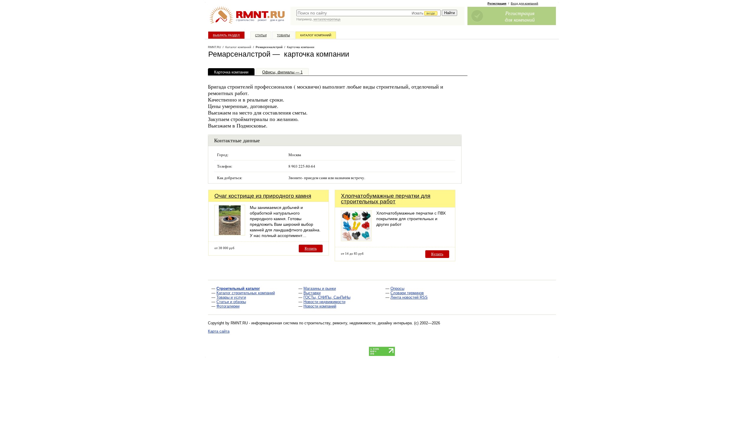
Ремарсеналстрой (269, 47)
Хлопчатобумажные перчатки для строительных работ (385, 199)
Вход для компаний (524, 3)
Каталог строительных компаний (245, 293)
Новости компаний (319, 306)
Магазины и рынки (319, 288)
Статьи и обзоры (231, 302)
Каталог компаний (315, 35)
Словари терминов (407, 293)
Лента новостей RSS (409, 297)
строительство (245, 20)
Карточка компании (231, 72)
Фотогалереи (227, 306)
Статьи (261, 35)
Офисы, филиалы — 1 (282, 72)
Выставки (312, 293)
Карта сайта (218, 331)
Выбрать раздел (226, 35)
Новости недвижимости (324, 302)
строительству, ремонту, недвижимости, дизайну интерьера (358, 323)
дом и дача (277, 20)
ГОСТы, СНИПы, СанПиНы (326, 297)
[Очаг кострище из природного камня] (230, 234)
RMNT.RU (214, 47)
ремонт (262, 20)
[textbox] (368, 13)
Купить (311, 248)
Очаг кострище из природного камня (262, 196)
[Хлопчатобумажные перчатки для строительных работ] (356, 239)
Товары (283, 35)
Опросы (397, 288)
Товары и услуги (231, 297)
